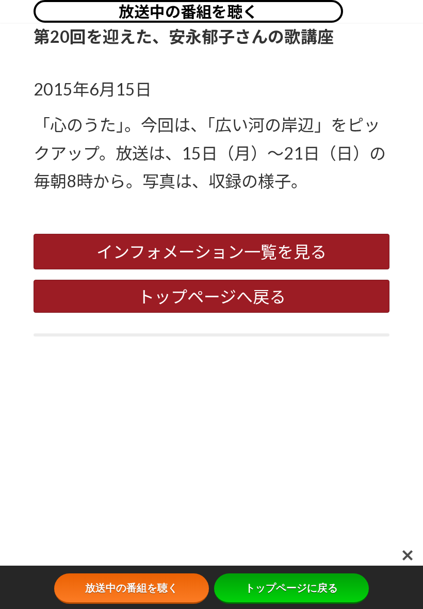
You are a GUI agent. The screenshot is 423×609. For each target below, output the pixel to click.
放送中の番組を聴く (188, 11)
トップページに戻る (291, 588)
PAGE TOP (404, 581)
